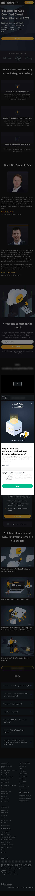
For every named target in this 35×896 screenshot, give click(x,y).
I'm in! (17, 486)
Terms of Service (25, 475)
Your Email (5, 465)
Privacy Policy (9, 476)
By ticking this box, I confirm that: (15, 473)
